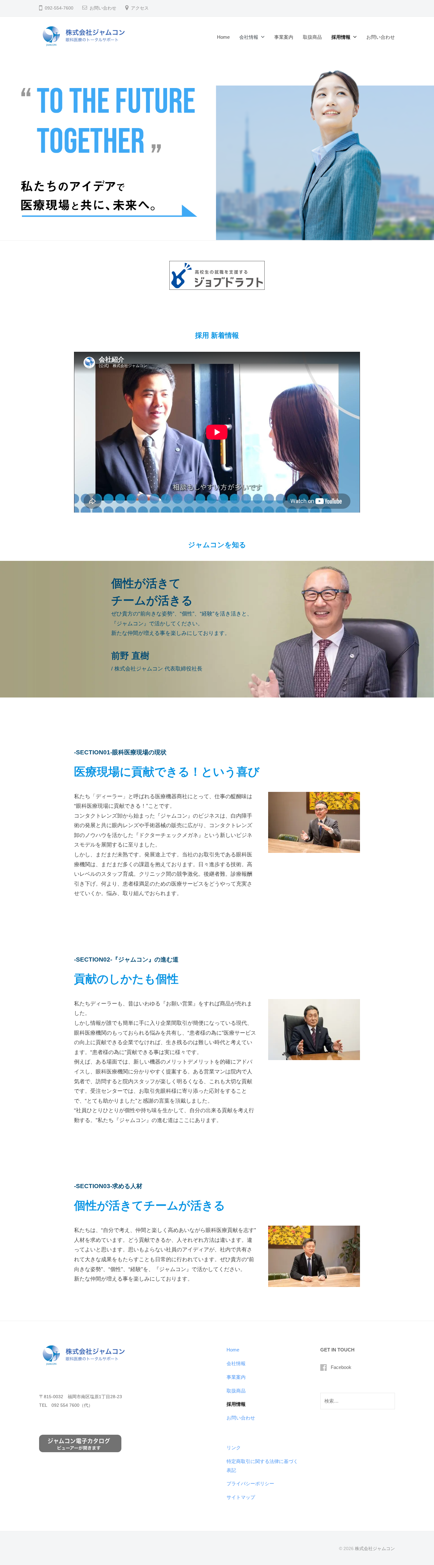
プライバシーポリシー (250, 1483)
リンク (234, 1447)
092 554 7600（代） (72, 1405)
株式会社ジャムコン (375, 1548)
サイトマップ (241, 1497)
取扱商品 (312, 37)
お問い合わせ (103, 8)
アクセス (140, 8)
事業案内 (283, 37)
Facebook (341, 1367)
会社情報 (248, 37)
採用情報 (340, 37)
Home (223, 37)
